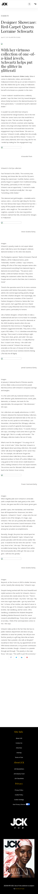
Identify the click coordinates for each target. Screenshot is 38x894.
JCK (4, 4)
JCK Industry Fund (19, 774)
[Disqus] (19, 690)
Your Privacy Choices (19, 804)
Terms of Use (19, 757)
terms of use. (20, 889)
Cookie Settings (19, 799)
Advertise (19, 748)
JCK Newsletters (19, 769)
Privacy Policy (19, 790)
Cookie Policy (19, 795)
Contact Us (19, 743)
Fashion (5, 16)
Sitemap (19, 753)
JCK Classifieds (19, 778)
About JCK (19, 738)
